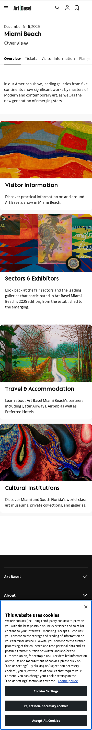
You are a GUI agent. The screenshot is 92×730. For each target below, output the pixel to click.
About (10, 595)
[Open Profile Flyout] (67, 8)
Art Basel (12, 576)
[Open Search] (57, 8)
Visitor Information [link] (58, 58)
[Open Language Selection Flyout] (86, 8)
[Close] (85, 607)
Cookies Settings (46, 691)
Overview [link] (12, 58)
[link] (22, 7)
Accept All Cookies (46, 720)
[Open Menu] (6, 8)
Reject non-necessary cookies (46, 706)
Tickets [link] (31, 58)
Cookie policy (68, 681)
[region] (46, 665)
